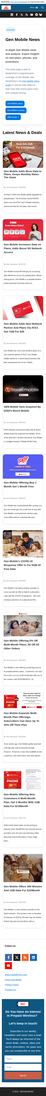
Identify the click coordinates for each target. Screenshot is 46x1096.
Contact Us (10, 990)
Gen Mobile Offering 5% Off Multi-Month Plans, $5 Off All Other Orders (21, 644)
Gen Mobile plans (15, 103)
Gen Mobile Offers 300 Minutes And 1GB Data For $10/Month (23, 888)
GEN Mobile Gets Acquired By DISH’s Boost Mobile (22, 408)
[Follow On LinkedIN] (33, 957)
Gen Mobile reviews (16, 110)
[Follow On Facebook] (8, 957)
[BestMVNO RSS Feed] (27, 14)
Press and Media (13, 980)
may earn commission (18, 2)
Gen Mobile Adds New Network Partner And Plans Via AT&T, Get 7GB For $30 (23, 327)
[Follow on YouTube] (8, 965)
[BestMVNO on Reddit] (37, 14)
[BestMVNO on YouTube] (32, 14)
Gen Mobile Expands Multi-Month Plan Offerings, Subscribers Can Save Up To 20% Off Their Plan (21, 719)
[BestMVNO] (6, 7)
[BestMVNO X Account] (22, 14)
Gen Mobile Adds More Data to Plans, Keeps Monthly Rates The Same (23, 174)
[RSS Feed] (25, 957)
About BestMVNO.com (16, 975)
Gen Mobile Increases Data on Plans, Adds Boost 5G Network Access (23, 248)
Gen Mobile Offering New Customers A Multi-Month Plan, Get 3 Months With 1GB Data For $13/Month (22, 800)
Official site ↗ (13, 117)
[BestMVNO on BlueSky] (41, 14)
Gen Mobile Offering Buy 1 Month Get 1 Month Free (20, 484)
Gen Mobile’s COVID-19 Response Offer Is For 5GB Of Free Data (22, 565)
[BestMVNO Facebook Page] (17, 14)
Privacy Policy (12, 985)
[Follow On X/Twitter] (16, 957)
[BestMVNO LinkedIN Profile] (12, 14)
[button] (42, 7)
